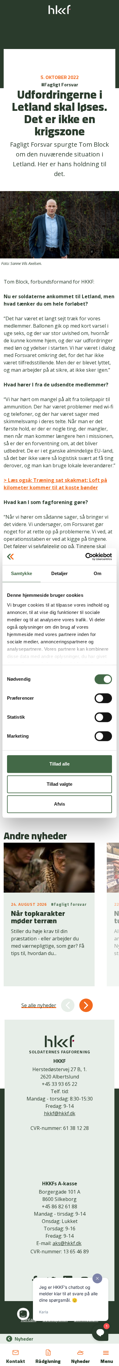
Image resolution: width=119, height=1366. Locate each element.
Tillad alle (59, 763)
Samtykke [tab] (21, 573)
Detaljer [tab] (59, 573)
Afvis (59, 804)
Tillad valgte (59, 784)
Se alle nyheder (38, 1005)
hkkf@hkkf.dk (59, 1113)
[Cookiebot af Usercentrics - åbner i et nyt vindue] (85, 557)
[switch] (103, 698)
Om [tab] (97, 573)
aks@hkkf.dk (66, 1243)
